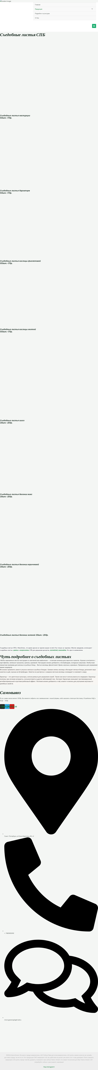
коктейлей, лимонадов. (58, 650)
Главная (37, 5)
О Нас (37, 18)
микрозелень (24, 650)
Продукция (38, 9)
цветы (15, 650)
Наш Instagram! (49, 1067)
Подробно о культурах (42, 13)
